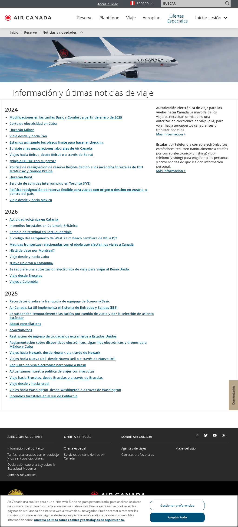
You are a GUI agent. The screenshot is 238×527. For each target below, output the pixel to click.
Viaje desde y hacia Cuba (29, 256)
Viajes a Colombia (24, 281)
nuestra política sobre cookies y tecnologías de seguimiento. (79, 520)
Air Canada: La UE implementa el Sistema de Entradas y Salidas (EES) (63, 307)
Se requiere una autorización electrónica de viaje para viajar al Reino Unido (69, 269)
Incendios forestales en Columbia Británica (44, 225)
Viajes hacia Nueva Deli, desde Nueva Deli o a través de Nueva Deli (63, 359)
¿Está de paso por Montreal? (32, 250)
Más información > (171, 134)
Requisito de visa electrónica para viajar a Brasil (48, 365)
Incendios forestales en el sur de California (43, 396)
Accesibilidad (108, 4)
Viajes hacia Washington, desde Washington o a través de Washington (65, 390)
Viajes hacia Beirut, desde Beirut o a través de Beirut (51, 154)
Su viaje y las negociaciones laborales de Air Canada (51, 148)
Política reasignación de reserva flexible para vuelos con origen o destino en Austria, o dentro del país (78, 191)
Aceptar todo (177, 517)
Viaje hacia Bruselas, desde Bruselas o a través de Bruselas (56, 377)
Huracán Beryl (21, 177)
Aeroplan (151, 17)
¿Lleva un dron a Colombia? (31, 263)
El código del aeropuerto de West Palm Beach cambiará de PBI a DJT (63, 238)
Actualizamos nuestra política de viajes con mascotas (52, 371)
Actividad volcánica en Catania (34, 219)
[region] (119, 511)
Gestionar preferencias (177, 505)
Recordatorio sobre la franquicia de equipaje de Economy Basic (60, 301)
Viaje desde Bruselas (26, 275)
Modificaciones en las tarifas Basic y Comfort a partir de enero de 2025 (66, 117)
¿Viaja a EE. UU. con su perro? (33, 161)
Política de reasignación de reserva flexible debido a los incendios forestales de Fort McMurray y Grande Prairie (76, 169)
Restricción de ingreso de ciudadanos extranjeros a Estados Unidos (63, 336)
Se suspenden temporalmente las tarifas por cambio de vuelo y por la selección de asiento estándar (82, 316)
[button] (227, 3)
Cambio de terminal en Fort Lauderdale (41, 232)
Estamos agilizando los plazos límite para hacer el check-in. (57, 142)
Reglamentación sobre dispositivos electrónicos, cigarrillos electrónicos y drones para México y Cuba (78, 344)
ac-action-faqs (21, 330)
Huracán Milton (22, 130)
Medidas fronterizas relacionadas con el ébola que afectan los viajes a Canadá (72, 244)
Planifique (109, 17)
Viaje (131, 17)
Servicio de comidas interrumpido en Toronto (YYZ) (50, 183)
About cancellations (25, 323)
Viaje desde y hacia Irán (28, 136)
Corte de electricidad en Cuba (33, 123)
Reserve (85, 17)
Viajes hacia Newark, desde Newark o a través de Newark (55, 352)
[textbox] (193, 3)
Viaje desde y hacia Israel (29, 383)
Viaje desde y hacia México (31, 200)
